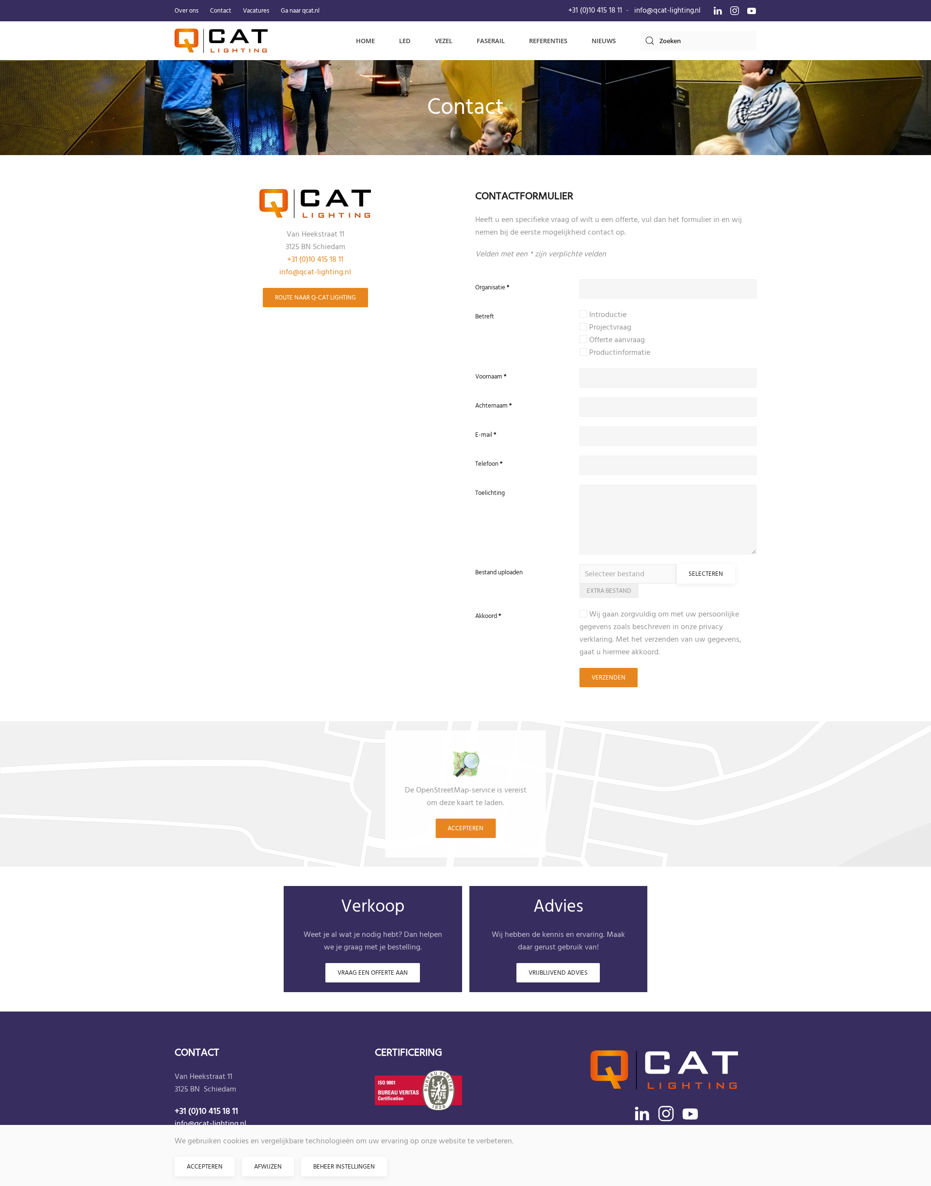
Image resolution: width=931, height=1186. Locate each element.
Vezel (443, 40)
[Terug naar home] (221, 40)
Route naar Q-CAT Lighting (315, 297)
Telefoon (488, 463)
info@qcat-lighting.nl (667, 10)
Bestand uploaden (499, 572)
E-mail (485, 434)
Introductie (606, 314)
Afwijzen (268, 1166)
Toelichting (490, 493)
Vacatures (256, 10)
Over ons (186, 10)
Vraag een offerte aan (372, 972)
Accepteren (465, 828)
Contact (220, 10)
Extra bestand (609, 590)
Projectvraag (609, 327)
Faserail (491, 40)
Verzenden (609, 677)
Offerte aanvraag (616, 339)
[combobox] (698, 40)
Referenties (548, 40)
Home (365, 40)
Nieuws (604, 40)
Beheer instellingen (344, 1166)
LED (405, 40)
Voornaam (490, 376)
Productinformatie (618, 352)
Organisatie (492, 287)
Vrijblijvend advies (558, 972)
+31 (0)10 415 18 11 (595, 10)
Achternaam (493, 405)
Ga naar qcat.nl (300, 10)
